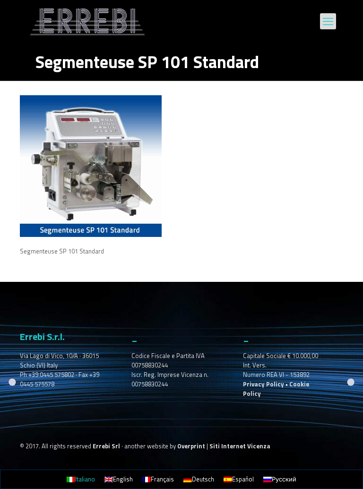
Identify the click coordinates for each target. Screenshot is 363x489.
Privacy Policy (263, 384)
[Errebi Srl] (87, 21)
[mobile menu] (328, 21)
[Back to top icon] (318, 470)
